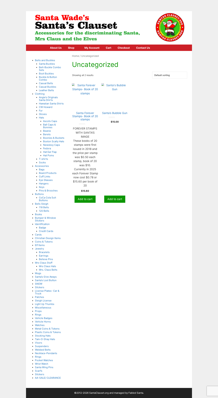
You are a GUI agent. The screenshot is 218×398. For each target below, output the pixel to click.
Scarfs (38, 370)
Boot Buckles (46, 73)
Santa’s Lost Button (45, 280)
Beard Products (47, 172)
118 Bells (44, 207)
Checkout (124, 47)
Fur (41, 110)
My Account (91, 47)
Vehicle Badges (43, 318)
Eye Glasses (46, 180)
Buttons (39, 194)
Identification (42, 224)
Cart (108, 47)
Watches (40, 325)
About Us (56, 47)
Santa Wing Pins (44, 367)
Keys (41, 187)
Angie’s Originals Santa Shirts (48, 99)
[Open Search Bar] (166, 48)
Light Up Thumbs (44, 304)
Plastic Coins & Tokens (48, 332)
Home (75, 55)
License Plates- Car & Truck (47, 292)
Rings (38, 314)
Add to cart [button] (85, 199)
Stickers (39, 287)
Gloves (43, 114)
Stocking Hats (43, 335)
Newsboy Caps (51, 144)
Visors (38, 342)
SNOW (38, 283)
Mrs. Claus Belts (48, 269)
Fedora (47, 148)
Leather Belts (46, 90)
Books (38, 214)
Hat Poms (48, 155)
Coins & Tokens (44, 241)
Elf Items (40, 245)
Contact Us (143, 47)
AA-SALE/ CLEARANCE (48, 377)
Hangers (44, 183)
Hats (41, 117)
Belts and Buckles (45, 60)
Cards (38, 234)
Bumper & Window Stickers (45, 219)
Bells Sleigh (41, 203)
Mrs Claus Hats (47, 266)
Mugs (38, 273)
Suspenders (42, 346)
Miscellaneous (43, 307)
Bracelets (44, 252)
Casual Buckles (47, 86)
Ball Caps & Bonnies (49, 126)
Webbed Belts (43, 349)
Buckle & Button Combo (48, 78)
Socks (42, 162)
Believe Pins (46, 259)
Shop (71, 47)
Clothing (40, 93)
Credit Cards (46, 231)
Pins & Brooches (48, 190)
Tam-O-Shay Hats (45, 339)
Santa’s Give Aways (46, 276)
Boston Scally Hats (53, 141)
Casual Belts (46, 83)
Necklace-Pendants (46, 353)
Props (38, 311)
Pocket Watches (44, 360)
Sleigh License (43, 300)
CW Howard (45, 107)
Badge (42, 227)
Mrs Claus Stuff (43, 262)
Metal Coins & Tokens (47, 328)
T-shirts (43, 158)
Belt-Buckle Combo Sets (50, 69)
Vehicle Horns (43, 321)
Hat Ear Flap (50, 151)
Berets (47, 134)
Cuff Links (44, 176)
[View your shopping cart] (157, 48)
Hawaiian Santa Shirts (51, 103)
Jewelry (39, 248)
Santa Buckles (47, 63)
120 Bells (44, 210)
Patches (39, 297)
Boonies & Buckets (53, 137)
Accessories (42, 165)
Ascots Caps (50, 121)
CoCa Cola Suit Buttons (47, 199)
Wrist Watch (41, 363)
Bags (42, 169)
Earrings (43, 255)
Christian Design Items (48, 238)
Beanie (47, 130)
